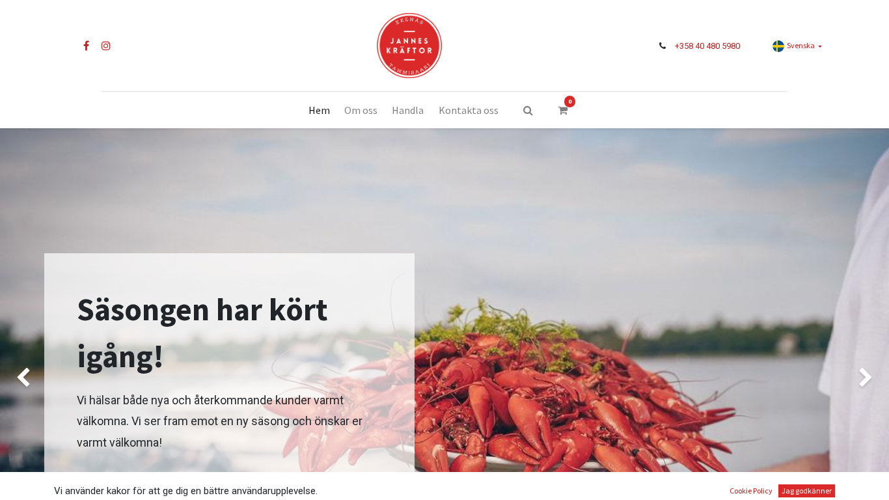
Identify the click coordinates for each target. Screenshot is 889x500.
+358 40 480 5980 (707, 46)
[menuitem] (318, 110)
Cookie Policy (751, 490)
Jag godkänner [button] (807, 490)
